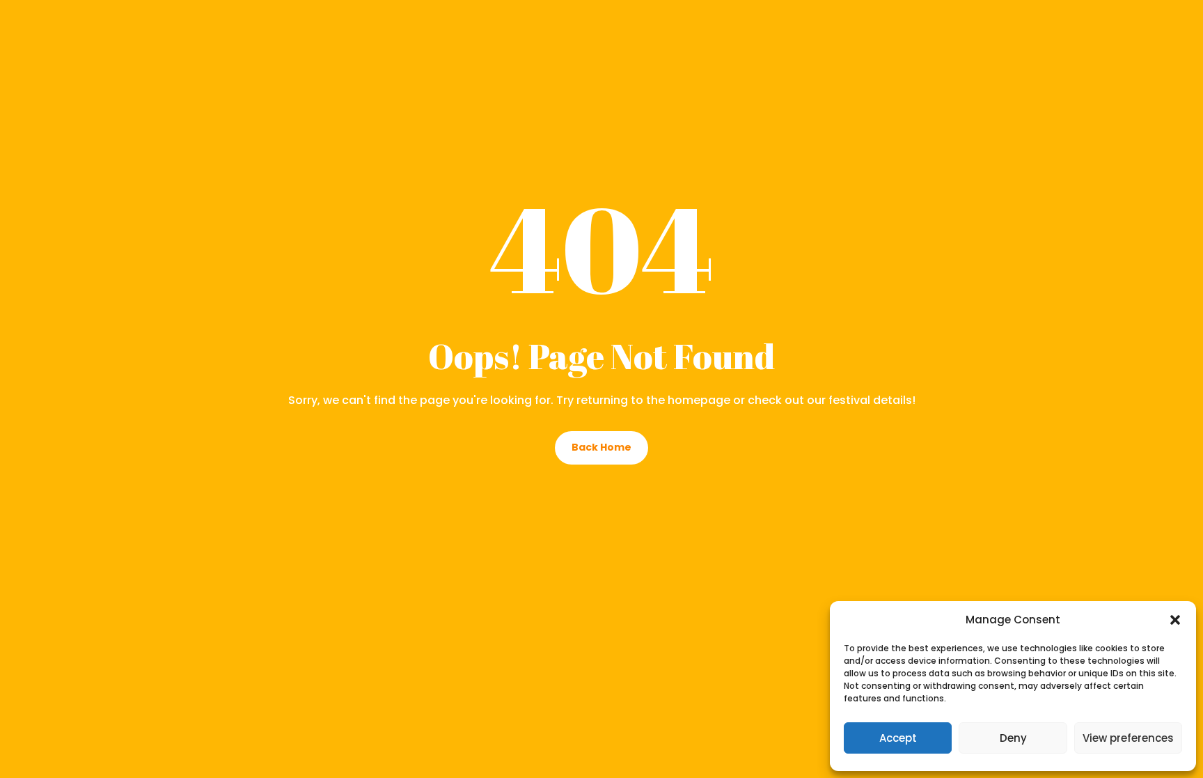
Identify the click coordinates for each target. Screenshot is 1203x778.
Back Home (601, 447)
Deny (1013, 738)
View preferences (1128, 738)
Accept (898, 738)
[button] (1175, 620)
